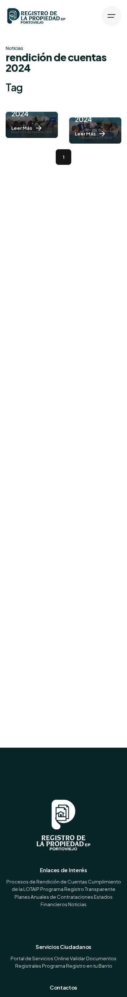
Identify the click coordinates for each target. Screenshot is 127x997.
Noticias (14, 48)
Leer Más (21, 128)
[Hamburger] (111, 16)
